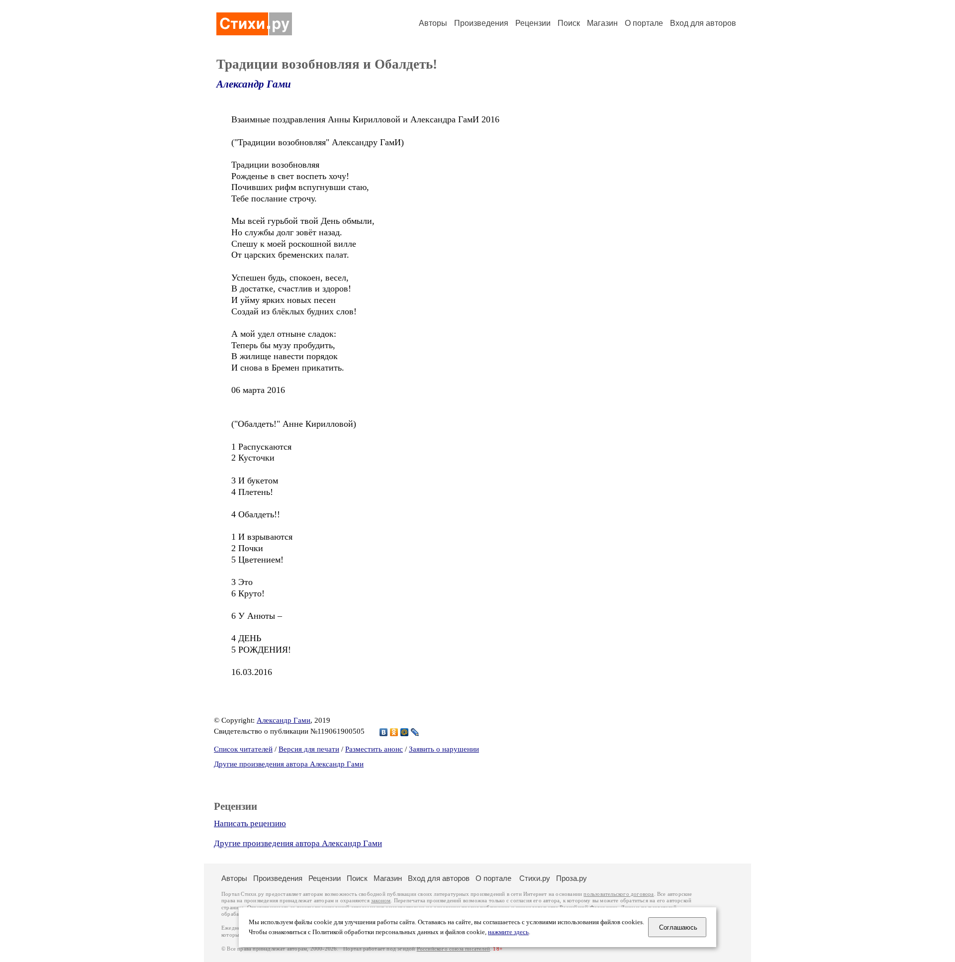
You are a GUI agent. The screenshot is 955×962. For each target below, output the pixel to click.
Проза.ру (571, 878)
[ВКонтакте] (384, 732)
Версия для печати (309, 749)
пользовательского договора (618, 894)
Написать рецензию (250, 823)
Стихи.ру (534, 878)
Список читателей (243, 749)
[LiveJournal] (415, 732)
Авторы (433, 23)
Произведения (481, 23)
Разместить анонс (374, 749)
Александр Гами (253, 84)
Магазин (602, 23)
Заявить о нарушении (444, 749)
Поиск (569, 23)
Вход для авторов (703, 23)
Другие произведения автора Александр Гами (289, 764)
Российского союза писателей (453, 949)
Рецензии (533, 23)
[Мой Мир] (404, 732)
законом (380, 900)
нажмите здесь (508, 932)
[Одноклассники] (394, 732)
